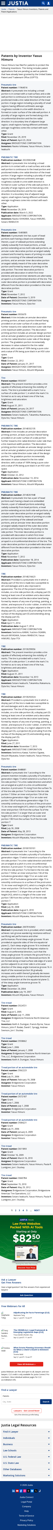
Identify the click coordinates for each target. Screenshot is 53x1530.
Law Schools (9, 1450)
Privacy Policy (26, 1520)
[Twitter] (35, 1490)
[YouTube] (17, 1490)
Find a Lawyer (9, 1389)
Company (26, 1506)
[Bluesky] (32, 1490)
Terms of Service (26, 1516)
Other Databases (12, 1469)
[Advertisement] (26, 32)
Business (8, 1444)
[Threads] (28, 1490)
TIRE (3, 573)
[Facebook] (21, 1490)
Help (26, 1511)
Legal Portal (26, 1502)
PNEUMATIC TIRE (9, 157)
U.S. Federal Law (12, 1456)
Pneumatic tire (8, 84)
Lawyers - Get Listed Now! (26, 1410)
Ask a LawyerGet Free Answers (11, 1281)
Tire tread (6, 1002)
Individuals (9, 1437)
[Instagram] (24, 1490)
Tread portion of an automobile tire (19, 1067)
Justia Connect (26, 1497)
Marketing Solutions (14, 1475)
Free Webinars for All (13, 1306)
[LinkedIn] (13, 1490)
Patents (11, 9)
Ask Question (26, 1295)
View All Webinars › (26, 1364)
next (37, 1210)
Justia (3, 9)
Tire (3, 377)
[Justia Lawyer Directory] (39, 1490)
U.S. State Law (11, 1462)
